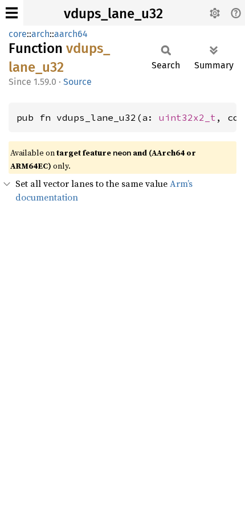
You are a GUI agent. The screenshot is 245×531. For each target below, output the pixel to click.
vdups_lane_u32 (113, 14)
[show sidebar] (11, 13)
